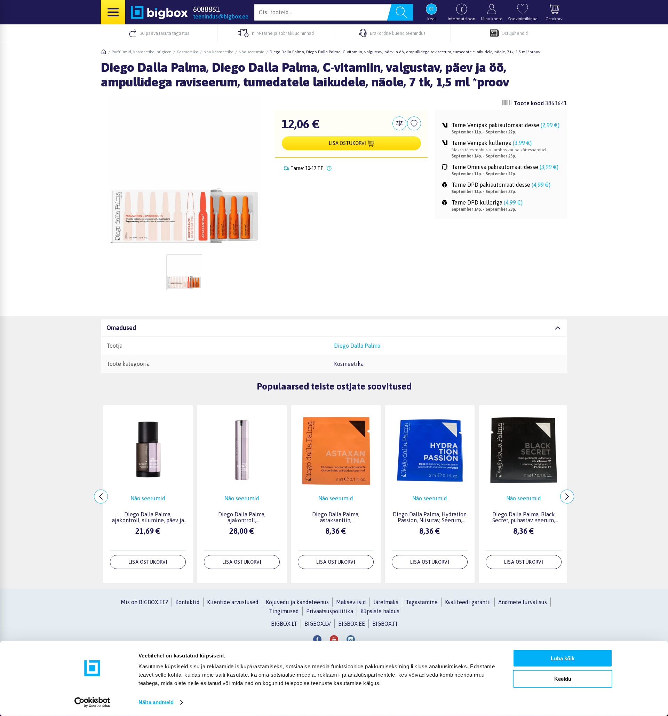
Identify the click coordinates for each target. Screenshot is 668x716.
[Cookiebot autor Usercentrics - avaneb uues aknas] (92, 702)
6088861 (206, 9)
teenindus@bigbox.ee (220, 16)
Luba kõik (562, 658)
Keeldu (562, 679)
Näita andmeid (156, 702)
